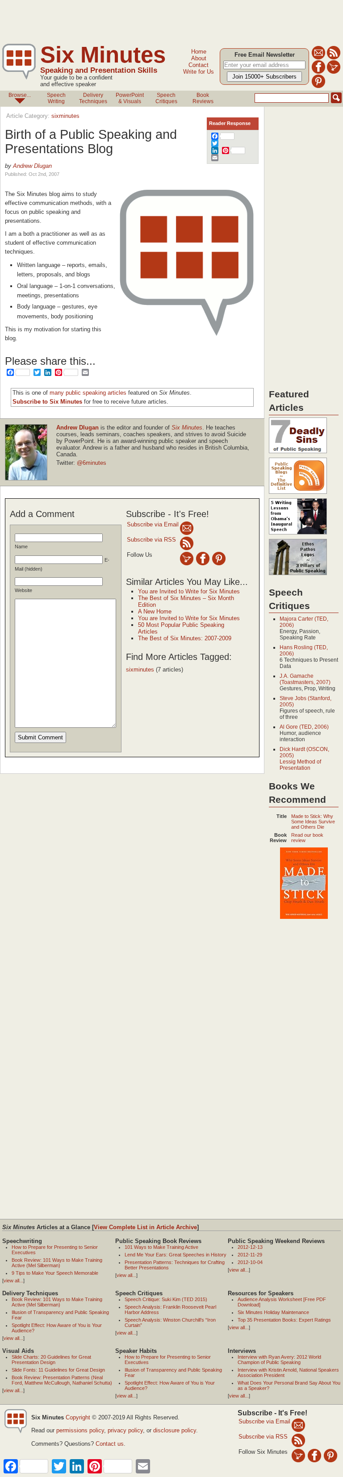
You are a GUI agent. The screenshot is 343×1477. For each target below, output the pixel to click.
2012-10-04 (250, 1262)
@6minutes (91, 462)
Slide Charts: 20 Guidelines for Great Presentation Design (51, 1359)
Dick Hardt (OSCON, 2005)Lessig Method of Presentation (304, 758)
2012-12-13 (250, 1247)
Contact (198, 65)
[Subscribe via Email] (187, 528)
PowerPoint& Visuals (130, 98)
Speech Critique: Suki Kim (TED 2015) (166, 1299)
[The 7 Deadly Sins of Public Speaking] (298, 454)
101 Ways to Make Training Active (161, 1247)
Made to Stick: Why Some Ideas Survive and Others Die (313, 822)
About (198, 58)
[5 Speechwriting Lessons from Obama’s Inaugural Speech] (298, 535)
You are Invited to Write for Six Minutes (189, 591)
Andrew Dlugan (32, 166)
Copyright (78, 1417)
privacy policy (125, 1430)
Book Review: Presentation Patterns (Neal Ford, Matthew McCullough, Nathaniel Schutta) (62, 1380)
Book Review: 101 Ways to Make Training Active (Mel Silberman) (57, 1262)
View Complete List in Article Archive (145, 1227)
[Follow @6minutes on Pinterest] (318, 86)
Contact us (110, 1443)
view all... (13, 1280)
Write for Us (198, 71)
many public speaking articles (88, 392)
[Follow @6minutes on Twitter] (333, 72)
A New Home (155, 611)
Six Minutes (103, 54)
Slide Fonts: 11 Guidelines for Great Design (58, 1370)
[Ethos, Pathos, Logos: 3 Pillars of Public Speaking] (298, 575)
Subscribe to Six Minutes (47, 401)
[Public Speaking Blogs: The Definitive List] (298, 494)
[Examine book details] (304, 917)
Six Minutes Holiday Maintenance (273, 1312)
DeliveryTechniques (93, 98)
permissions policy (80, 1430)
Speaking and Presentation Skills (98, 70)
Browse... (19, 95)
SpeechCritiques (166, 98)
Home (198, 51)
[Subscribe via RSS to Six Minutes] (333, 57)
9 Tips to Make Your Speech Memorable (55, 1273)
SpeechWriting (56, 98)
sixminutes (65, 116)
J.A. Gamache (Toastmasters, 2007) (305, 679)
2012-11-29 (250, 1254)
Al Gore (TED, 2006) (304, 727)
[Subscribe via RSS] (187, 543)
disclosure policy (174, 1430)
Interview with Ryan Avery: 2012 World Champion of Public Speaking (279, 1359)
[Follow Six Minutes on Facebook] (318, 72)
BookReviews (202, 98)
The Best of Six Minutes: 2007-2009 (184, 638)
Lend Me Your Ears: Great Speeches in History (175, 1254)
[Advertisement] (162, 20)
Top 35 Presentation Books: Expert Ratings (284, 1320)
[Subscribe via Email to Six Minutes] (318, 57)
